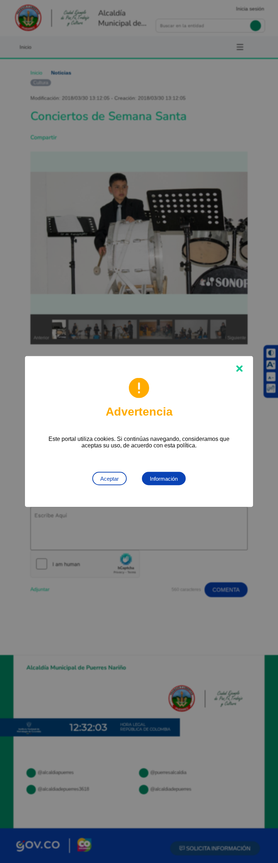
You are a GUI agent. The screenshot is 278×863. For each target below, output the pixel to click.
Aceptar (109, 479)
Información (164, 479)
